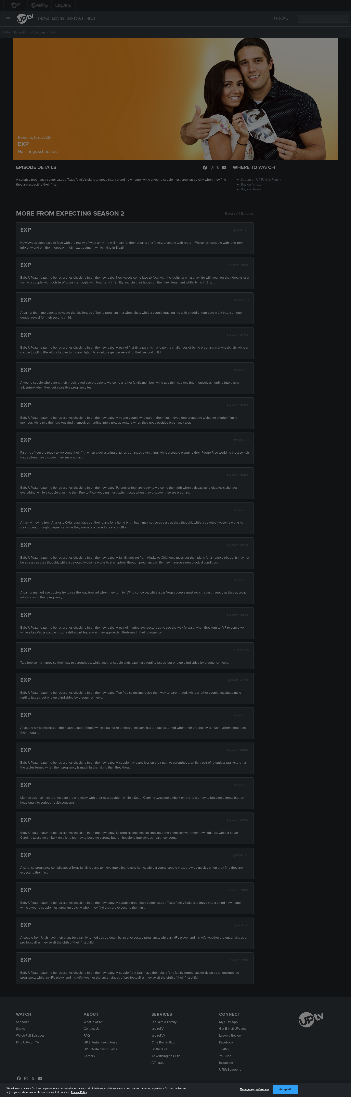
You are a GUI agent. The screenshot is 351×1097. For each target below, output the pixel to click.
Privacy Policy (79, 1092)
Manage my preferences (254, 1089)
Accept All (285, 1089)
